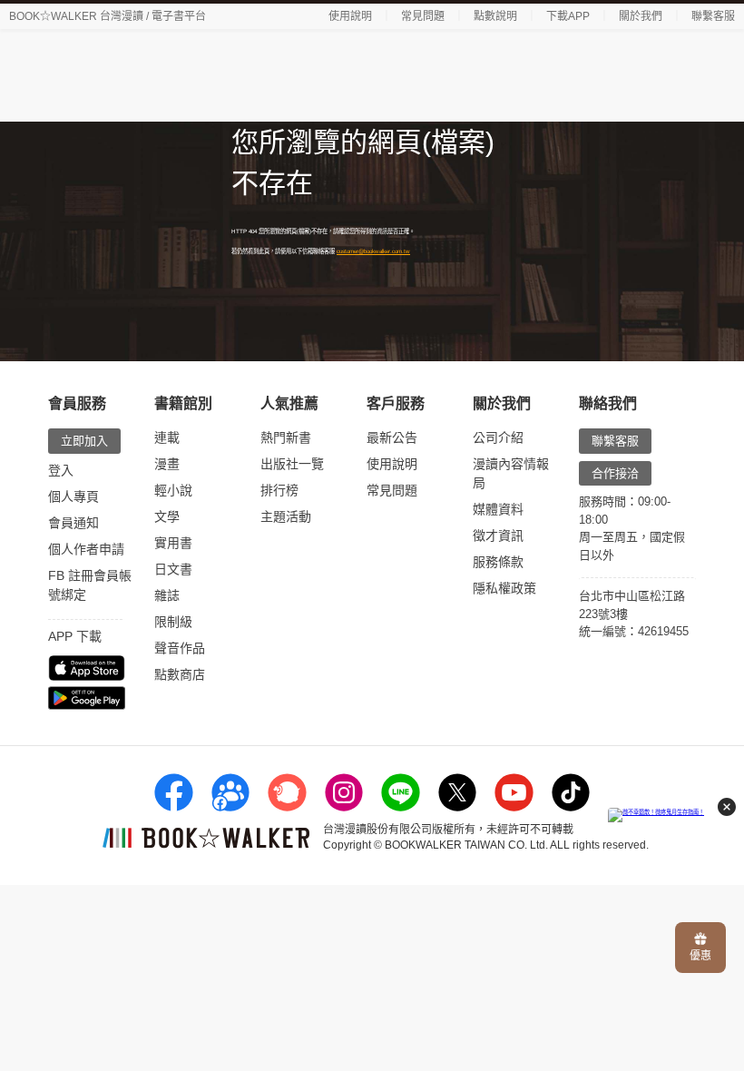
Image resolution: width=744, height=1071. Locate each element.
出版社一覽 (292, 464)
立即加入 (84, 440)
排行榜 (279, 490)
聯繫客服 (713, 16)
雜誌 (167, 595)
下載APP (568, 16)
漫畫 (167, 464)
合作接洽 (615, 473)
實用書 (173, 543)
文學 (167, 516)
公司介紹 (498, 437)
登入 (60, 470)
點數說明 (495, 16)
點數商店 (179, 674)
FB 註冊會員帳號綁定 (90, 585)
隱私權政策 (504, 588)
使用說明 (350, 16)
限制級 (173, 621)
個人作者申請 (86, 549)
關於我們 (640, 16)
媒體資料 (498, 509)
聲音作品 (179, 648)
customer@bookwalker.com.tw (373, 251)
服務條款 (498, 562)
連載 (167, 437)
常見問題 (423, 16)
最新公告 (392, 437)
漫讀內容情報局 (511, 473)
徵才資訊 (498, 535)
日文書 (173, 569)
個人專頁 (73, 496)
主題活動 (285, 516)
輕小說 (173, 490)
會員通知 (73, 523)
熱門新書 (285, 437)
